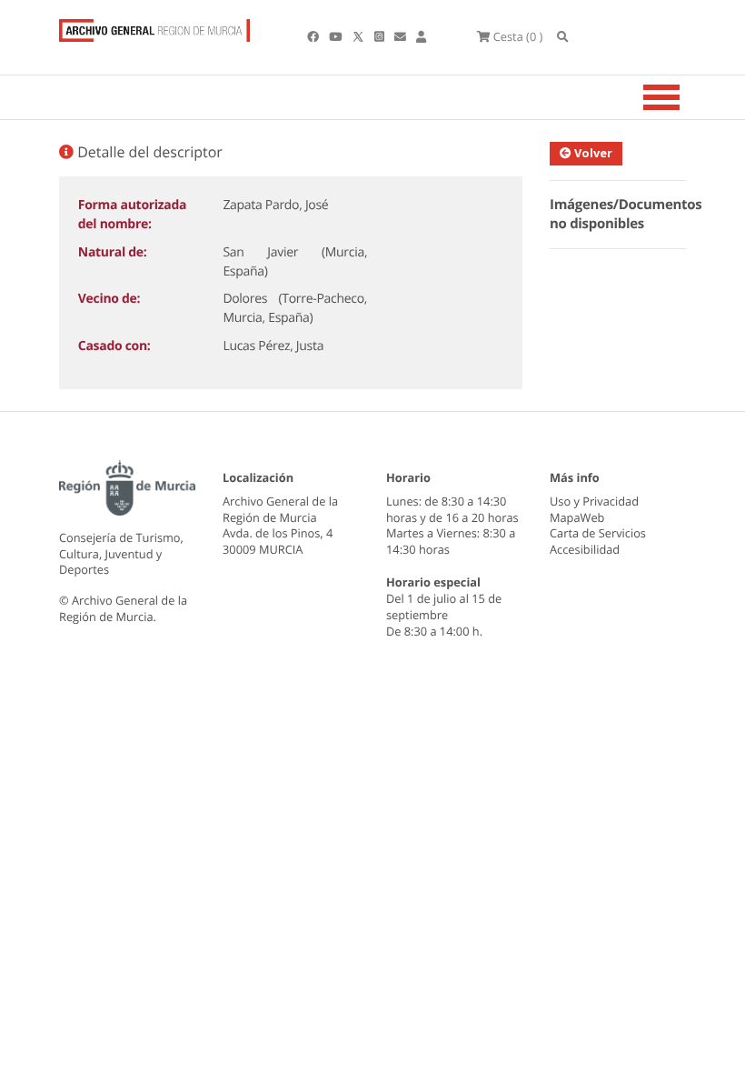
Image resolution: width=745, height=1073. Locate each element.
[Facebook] (314, 36)
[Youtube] (336, 36)
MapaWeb (577, 517)
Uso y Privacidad (594, 501)
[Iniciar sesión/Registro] (421, 36)
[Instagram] (380, 36)
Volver (591, 153)
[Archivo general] (154, 26)
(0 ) (517, 36)
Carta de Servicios (598, 533)
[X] (360, 36)
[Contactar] (401, 36)
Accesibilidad (585, 549)
